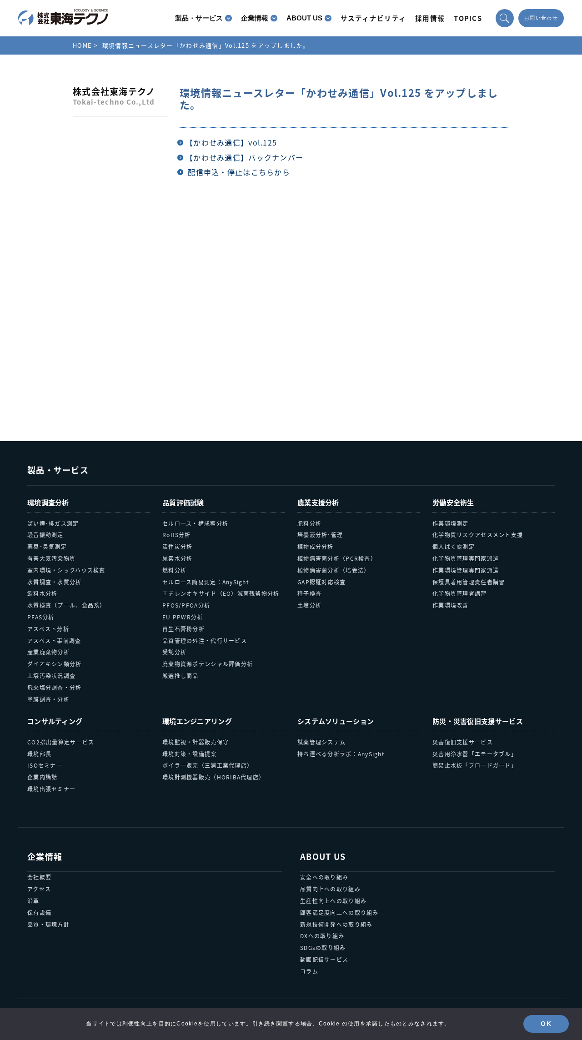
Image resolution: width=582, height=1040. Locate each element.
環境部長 (39, 754)
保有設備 (39, 912)
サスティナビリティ (373, 18)
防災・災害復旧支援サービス (477, 721)
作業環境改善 (450, 605)
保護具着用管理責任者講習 (468, 582)
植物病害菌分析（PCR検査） (336, 558)
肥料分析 (309, 523)
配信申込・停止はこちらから (239, 171)
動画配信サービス (324, 959)
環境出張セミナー (51, 789)
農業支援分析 (318, 502)
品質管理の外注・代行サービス (204, 640)
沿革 (33, 900)
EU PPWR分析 (182, 617)
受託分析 (174, 652)
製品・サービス (199, 18)
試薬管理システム (321, 742)
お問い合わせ (541, 17)
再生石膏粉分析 (183, 629)
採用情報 (430, 18)
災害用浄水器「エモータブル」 (474, 754)
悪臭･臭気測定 (47, 546)
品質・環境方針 (48, 924)
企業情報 (254, 18)
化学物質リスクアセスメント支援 (477, 534)
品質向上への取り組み (330, 889)
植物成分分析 (315, 546)
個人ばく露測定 (453, 546)
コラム (309, 971)
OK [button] (546, 1023)
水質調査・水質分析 (54, 582)
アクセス (39, 889)
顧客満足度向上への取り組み (339, 912)
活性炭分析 (177, 546)
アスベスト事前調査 (54, 640)
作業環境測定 (450, 523)
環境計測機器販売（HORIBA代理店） (213, 777)
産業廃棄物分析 (48, 652)
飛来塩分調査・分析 (54, 687)
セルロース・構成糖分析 (195, 523)
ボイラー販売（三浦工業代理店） (207, 765)
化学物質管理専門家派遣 (465, 558)
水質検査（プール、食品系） (66, 605)
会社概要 (39, 877)
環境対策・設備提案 (189, 754)
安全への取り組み (324, 877)
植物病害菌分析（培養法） (333, 570)
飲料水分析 (42, 593)
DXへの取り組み (322, 936)
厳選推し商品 (180, 675)
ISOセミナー (44, 765)
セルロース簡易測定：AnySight (205, 582)
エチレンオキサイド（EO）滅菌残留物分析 (221, 593)
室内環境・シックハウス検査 (66, 570)
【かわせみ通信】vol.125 (231, 142)
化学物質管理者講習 (459, 593)
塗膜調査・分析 (48, 699)
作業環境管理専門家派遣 (465, 570)
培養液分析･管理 (320, 534)
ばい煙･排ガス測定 (53, 523)
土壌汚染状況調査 (51, 675)
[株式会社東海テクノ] (63, 17)
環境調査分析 (48, 502)
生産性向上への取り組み (333, 900)
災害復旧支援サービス (462, 742)
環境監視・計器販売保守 (195, 742)
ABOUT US (304, 18)
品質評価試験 (183, 502)
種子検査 (309, 593)
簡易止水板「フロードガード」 (474, 765)
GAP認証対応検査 (321, 582)
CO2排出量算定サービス (60, 742)
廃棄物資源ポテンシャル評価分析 (207, 664)
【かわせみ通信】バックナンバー (244, 157)
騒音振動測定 (45, 534)
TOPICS (468, 18)
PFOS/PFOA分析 (186, 605)
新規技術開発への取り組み (336, 924)
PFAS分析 (41, 617)
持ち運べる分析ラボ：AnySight (341, 754)
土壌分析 (309, 605)
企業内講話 (42, 777)
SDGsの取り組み (323, 947)
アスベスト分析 (48, 629)
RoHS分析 (176, 534)
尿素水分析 (177, 558)
